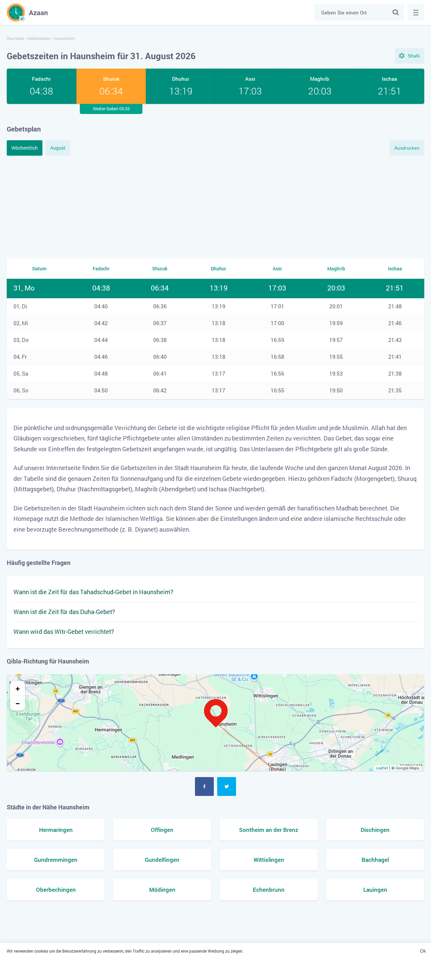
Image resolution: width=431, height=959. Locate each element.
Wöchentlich (24, 148)
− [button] (17, 703)
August (57, 148)
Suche (395, 12)
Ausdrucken (407, 148)
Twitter (226, 786)
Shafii (414, 56)
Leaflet (382, 768)
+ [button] (17, 688)
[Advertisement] (215, 206)
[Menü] (415, 12)
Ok (423, 951)
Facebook (204, 786)
